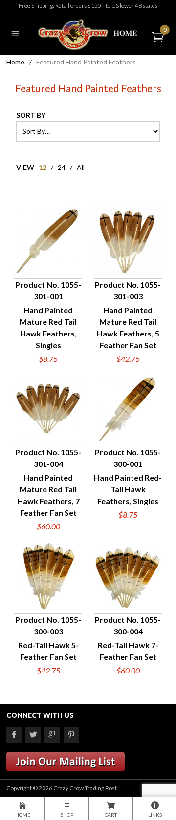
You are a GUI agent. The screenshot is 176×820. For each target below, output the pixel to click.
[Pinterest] (71, 735)
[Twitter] (33, 735)
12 (42, 167)
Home (15, 62)
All (81, 167)
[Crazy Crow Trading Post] (88, 33)
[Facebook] (14, 735)
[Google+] (52, 735)
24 (62, 167)
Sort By (30, 115)
